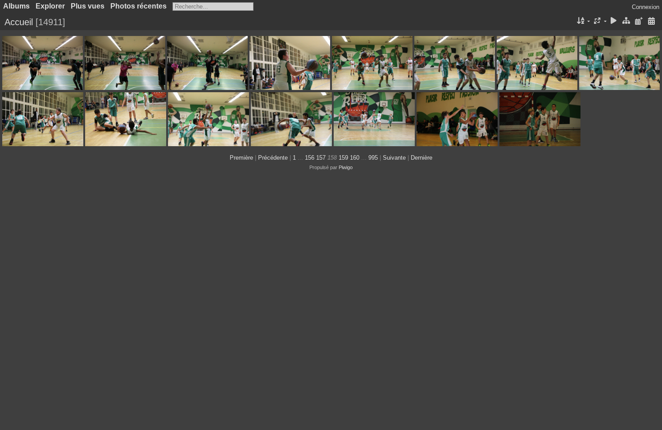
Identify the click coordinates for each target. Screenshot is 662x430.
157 (321, 157)
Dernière (421, 157)
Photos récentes (138, 6)
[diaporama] (613, 21)
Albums (16, 6)
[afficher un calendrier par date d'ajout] (638, 21)
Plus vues (87, 6)
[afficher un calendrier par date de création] (651, 21)
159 (343, 157)
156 (309, 157)
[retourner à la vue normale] (626, 21)
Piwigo (346, 167)
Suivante (394, 157)
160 (354, 157)
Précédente (273, 157)
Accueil (19, 22)
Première (241, 157)
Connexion (645, 7)
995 (373, 157)
